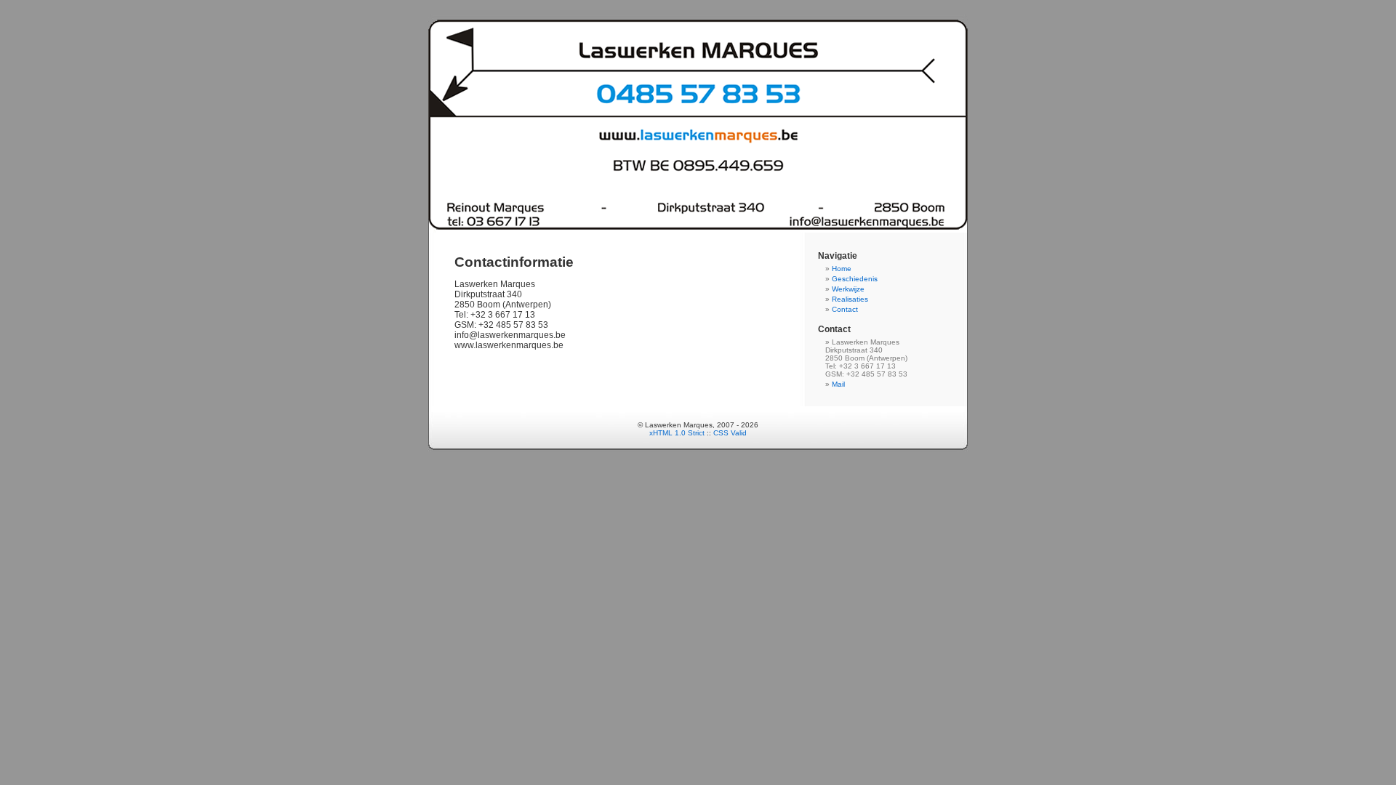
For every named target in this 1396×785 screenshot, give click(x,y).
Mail (838, 384)
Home (841, 269)
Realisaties (850, 299)
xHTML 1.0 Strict (677, 433)
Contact (845, 309)
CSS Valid (730, 433)
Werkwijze (848, 289)
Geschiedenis (855, 279)
